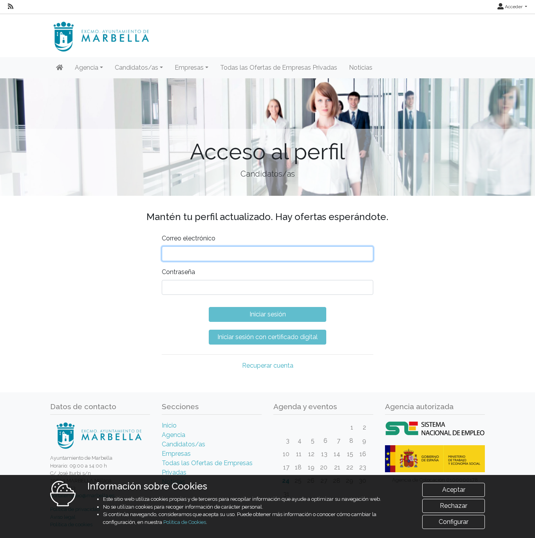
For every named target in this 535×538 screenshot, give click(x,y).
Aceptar (453, 489)
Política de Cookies (184, 522)
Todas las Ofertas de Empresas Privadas (278, 67)
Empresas (176, 453)
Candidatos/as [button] (136, 67)
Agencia (173, 435)
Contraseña (178, 272)
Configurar (453, 521)
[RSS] (10, 6)
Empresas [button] (189, 67)
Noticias (360, 67)
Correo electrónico (188, 238)
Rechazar (453, 505)
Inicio (169, 425)
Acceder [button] (514, 6)
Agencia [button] (86, 67)
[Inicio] (59, 67)
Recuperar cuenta (267, 365)
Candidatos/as (183, 444)
